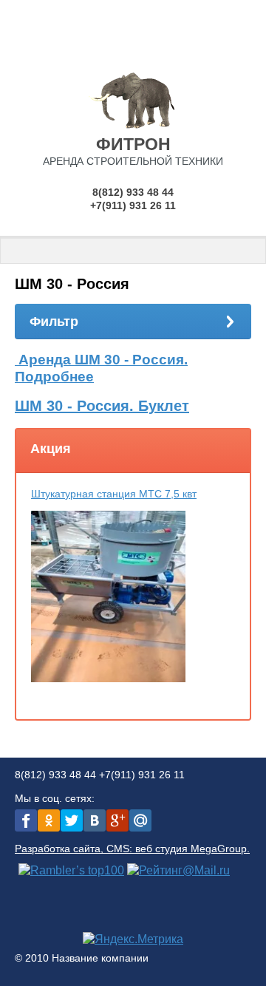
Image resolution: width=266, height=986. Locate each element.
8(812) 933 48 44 (133, 192)
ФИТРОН (133, 144)
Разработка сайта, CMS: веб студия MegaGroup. (132, 848)
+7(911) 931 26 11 (133, 205)
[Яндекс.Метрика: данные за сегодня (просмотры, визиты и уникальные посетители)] (133, 939)
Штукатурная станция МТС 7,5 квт (114, 494)
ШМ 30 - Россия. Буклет (102, 406)
